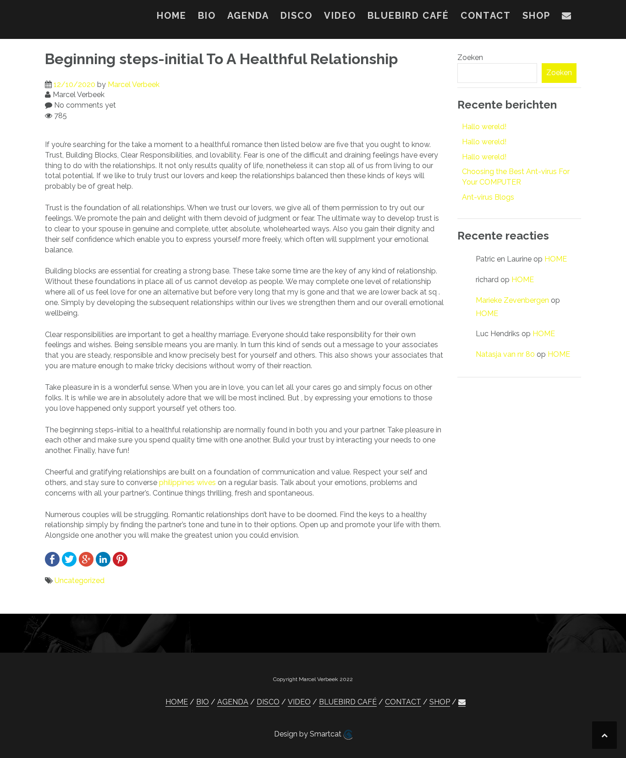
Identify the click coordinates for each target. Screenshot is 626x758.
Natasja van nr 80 (505, 354)
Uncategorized (79, 580)
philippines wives (187, 482)
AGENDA (248, 15)
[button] (567, 17)
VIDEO (340, 15)
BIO (207, 15)
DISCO (296, 15)
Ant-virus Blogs (488, 197)
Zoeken (470, 57)
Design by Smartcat (308, 734)
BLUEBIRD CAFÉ (408, 15)
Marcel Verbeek (133, 84)
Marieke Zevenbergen (512, 300)
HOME (172, 15)
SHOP (536, 15)
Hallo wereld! (484, 126)
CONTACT (486, 15)
